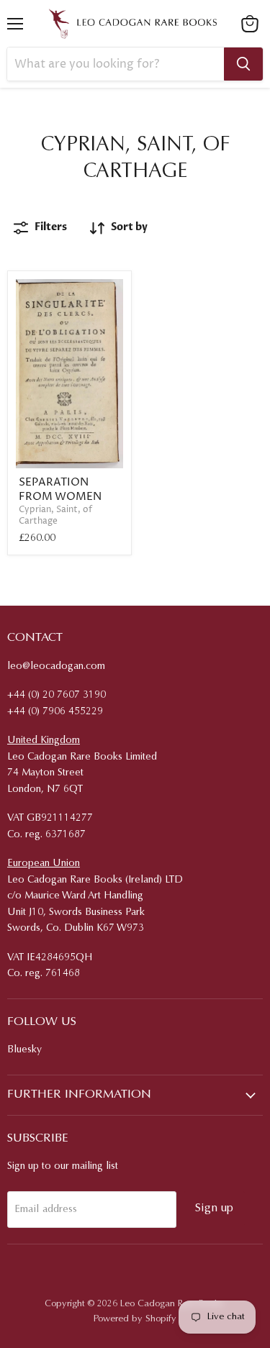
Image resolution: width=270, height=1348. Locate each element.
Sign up (214, 1208)
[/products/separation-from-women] (70, 374)
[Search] (243, 64)
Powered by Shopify (135, 1319)
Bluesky (24, 1050)
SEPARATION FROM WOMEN (60, 489)
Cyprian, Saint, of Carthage (55, 515)
